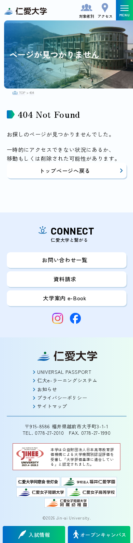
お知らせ (47, 389)
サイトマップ (52, 406)
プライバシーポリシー (62, 397)
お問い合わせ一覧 (64, 260)
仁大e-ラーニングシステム (67, 380)
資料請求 (65, 279)
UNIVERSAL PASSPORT (64, 371)
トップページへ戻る (64, 170)
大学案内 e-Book (64, 298)
